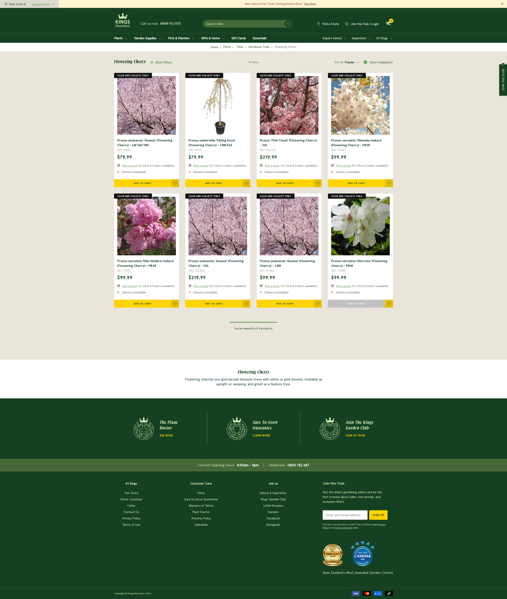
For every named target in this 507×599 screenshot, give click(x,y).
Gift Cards (239, 38)
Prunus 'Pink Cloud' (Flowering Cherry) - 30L (288, 142)
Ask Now (166, 435)
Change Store (40, 4)
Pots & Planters (179, 38)
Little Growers (273, 505)
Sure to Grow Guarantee (201, 499)
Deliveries (201, 525)
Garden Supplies (145, 38)
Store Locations (131, 499)
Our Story (131, 493)
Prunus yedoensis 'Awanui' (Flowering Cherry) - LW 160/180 (144, 142)
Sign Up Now (355, 435)
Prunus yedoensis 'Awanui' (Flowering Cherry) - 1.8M (287, 263)
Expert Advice (333, 38)
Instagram (273, 525)
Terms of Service (343, 527)
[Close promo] (502, 4)
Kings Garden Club (273, 499)
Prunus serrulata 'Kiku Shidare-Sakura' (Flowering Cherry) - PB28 (145, 263)
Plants (118, 38)
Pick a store (129, 165)
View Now (310, 4)
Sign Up (378, 515)
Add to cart (143, 183)
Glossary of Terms (201, 505)
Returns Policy (201, 518)
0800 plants (170, 24)
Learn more (261, 435)
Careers (273, 512)
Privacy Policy (131, 518)
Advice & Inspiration (273, 493)
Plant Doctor (201, 512)
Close (503, 64)
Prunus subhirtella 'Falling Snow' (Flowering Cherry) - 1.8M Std (212, 142)
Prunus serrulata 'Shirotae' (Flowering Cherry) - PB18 (359, 263)
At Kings (382, 38)
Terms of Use (131, 525)
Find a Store (330, 24)
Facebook (273, 518)
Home (214, 47)
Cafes (131, 505)
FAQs (201, 493)
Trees (239, 47)
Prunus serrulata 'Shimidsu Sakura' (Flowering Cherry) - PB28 (356, 142)
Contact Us (131, 512)
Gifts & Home (211, 38)
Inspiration (359, 38)
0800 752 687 (298, 465)
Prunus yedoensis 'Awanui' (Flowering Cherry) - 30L (216, 263)
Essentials (259, 38)
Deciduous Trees (259, 47)
